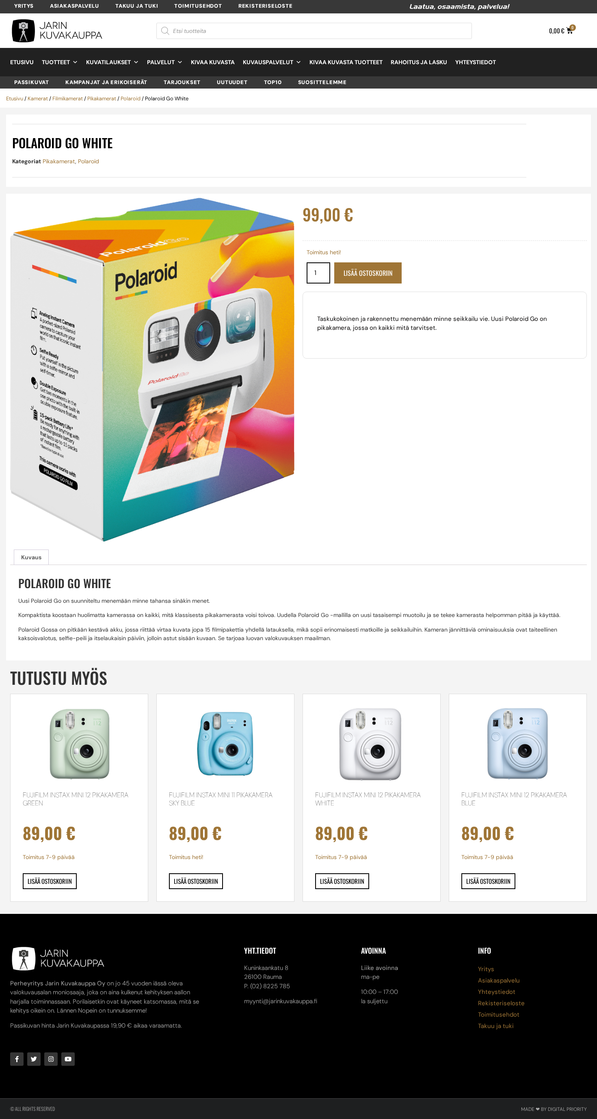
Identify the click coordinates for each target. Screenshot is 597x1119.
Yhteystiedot (475, 62)
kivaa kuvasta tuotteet (346, 62)
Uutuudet (232, 82)
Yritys (24, 5)
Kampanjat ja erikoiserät (106, 82)
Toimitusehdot (198, 5)
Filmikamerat (67, 98)
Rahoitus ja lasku (419, 62)
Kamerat (38, 98)
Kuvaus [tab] (31, 557)
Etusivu (22, 62)
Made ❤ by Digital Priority (554, 1109)
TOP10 (273, 82)
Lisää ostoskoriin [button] (50, 881)
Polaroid (131, 98)
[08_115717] (152, 369)
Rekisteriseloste (265, 5)
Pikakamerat (101, 98)
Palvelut (161, 62)
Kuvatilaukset (108, 62)
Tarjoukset (182, 82)
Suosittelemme (322, 82)
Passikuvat (31, 82)
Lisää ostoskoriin (368, 273)
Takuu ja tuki (136, 5)
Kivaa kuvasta (213, 62)
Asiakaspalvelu (74, 5)
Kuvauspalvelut (268, 62)
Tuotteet (56, 62)
